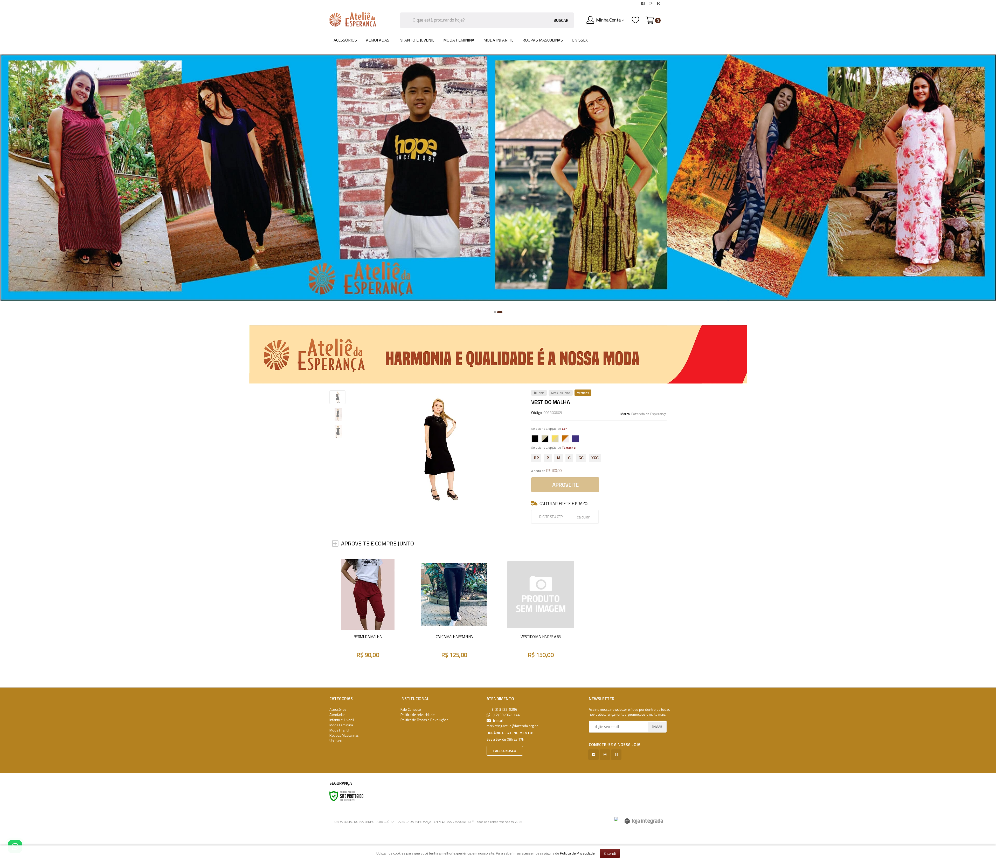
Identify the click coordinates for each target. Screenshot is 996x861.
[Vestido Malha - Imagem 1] (337, 397)
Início (541, 393)
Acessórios (338, 709)
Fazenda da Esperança (649, 413)
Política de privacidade (417, 714)
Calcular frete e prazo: (564, 503)
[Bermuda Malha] (368, 611)
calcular (583, 517)
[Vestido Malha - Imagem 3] (338, 431)
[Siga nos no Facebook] (644, 3)
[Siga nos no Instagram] (651, 3)
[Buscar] (561, 20)
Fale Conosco (349, 3)
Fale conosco (504, 750)
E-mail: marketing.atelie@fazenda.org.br (512, 723)
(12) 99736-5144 (506, 715)
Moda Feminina (560, 393)
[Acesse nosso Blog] (659, 3)
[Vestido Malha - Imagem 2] (338, 414)
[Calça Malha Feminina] (454, 611)
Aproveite (565, 484)
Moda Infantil (339, 730)
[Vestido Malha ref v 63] (541, 611)
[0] (650, 20)
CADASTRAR (651, 727)
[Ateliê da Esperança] (352, 19)
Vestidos (583, 392)
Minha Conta (608, 19)
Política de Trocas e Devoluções (424, 719)
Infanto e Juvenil (341, 719)
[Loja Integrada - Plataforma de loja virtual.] (644, 821)
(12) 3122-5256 (504, 709)
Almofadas (337, 714)
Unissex (335, 740)
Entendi (610, 853)
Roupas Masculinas (344, 735)
